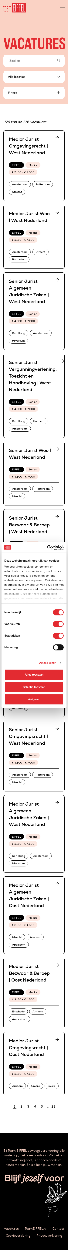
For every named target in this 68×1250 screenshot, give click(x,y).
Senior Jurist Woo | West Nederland (30, 453)
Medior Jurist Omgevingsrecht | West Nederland (28, 146)
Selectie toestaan (34, 687)
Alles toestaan (34, 674)
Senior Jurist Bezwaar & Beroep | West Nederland (29, 524)
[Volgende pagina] (64, 1107)
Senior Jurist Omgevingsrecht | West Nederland (28, 736)
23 (53, 1107)
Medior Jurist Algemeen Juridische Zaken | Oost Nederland (29, 895)
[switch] (58, 624)
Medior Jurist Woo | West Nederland (29, 217)
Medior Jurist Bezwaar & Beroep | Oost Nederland (29, 973)
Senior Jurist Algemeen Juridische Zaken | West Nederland (29, 291)
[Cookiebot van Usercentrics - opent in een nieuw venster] (48, 547)
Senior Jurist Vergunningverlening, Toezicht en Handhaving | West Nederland (33, 375)
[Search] (59, 61)
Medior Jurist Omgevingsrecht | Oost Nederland (28, 1047)
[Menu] (62, 8)
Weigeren (34, 699)
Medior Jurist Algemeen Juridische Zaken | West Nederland (29, 814)
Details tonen (47, 662)
